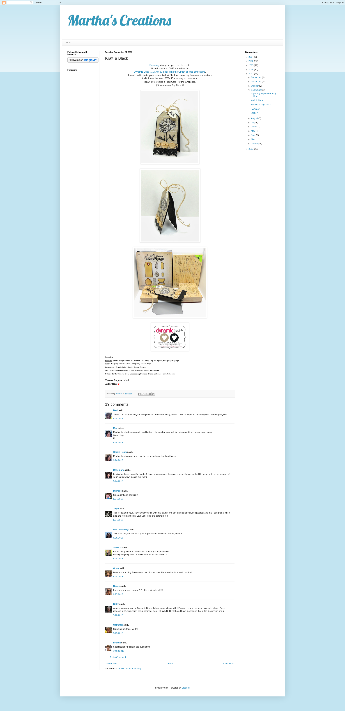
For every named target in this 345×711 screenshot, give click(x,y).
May (253, 131)
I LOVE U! (255, 109)
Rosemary (154, 65)
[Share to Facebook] (150, 394)
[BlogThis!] (143, 394)
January (255, 143)
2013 (251, 73)
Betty (116, 604)
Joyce (116, 508)
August (254, 118)
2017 (251, 57)
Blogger (185, 688)
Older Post (228, 663)
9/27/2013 (118, 594)
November (256, 81)
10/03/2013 (118, 651)
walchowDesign (121, 529)
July (253, 122)
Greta (116, 568)
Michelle (117, 491)
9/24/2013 (118, 418)
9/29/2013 (118, 633)
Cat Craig (118, 625)
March (254, 139)
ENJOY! (254, 113)
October (255, 86)
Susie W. (117, 547)
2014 (251, 69)
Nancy (116, 586)
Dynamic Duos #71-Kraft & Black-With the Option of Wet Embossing (169, 71)
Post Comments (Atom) (129, 668)
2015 (251, 65)
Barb (115, 410)
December (256, 77)
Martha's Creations (119, 20)
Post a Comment (118, 657)
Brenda (117, 642)
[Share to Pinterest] (153, 394)
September (256, 90)
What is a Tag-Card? (261, 104)
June (253, 126)
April (253, 135)
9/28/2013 (118, 615)
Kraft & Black (257, 100)
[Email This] (139, 394)
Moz (115, 428)
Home (68, 42)
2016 (251, 61)
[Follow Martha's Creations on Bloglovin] (82, 62)
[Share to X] (146, 394)
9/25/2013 (118, 538)
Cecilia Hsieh (120, 452)
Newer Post (111, 663)
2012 (251, 149)
